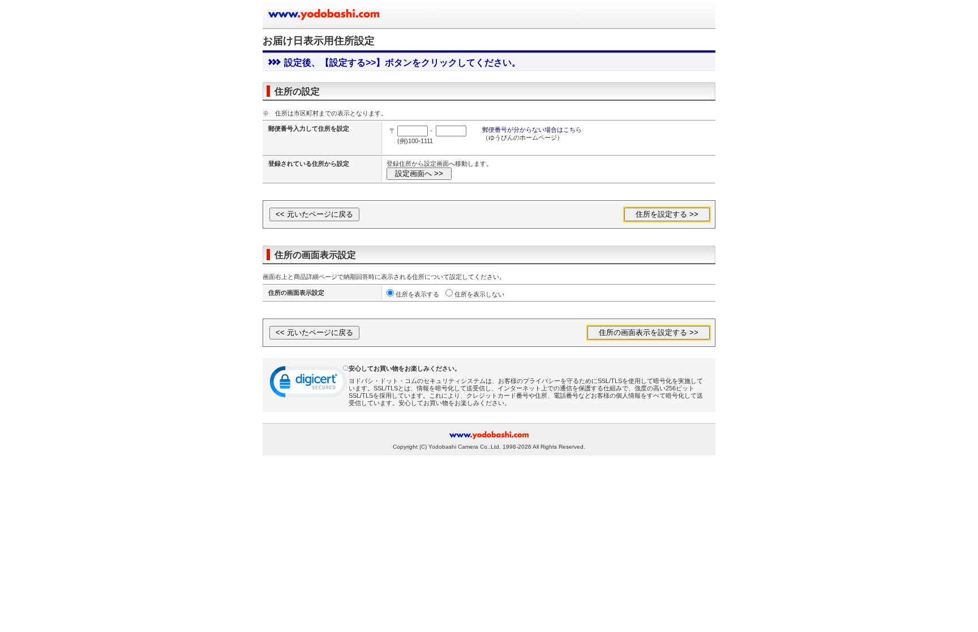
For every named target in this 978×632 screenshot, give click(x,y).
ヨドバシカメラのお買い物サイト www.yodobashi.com (324, 14)
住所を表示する (417, 294)
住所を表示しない (479, 294)
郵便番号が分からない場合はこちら (532, 129)
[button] (309, 384)
